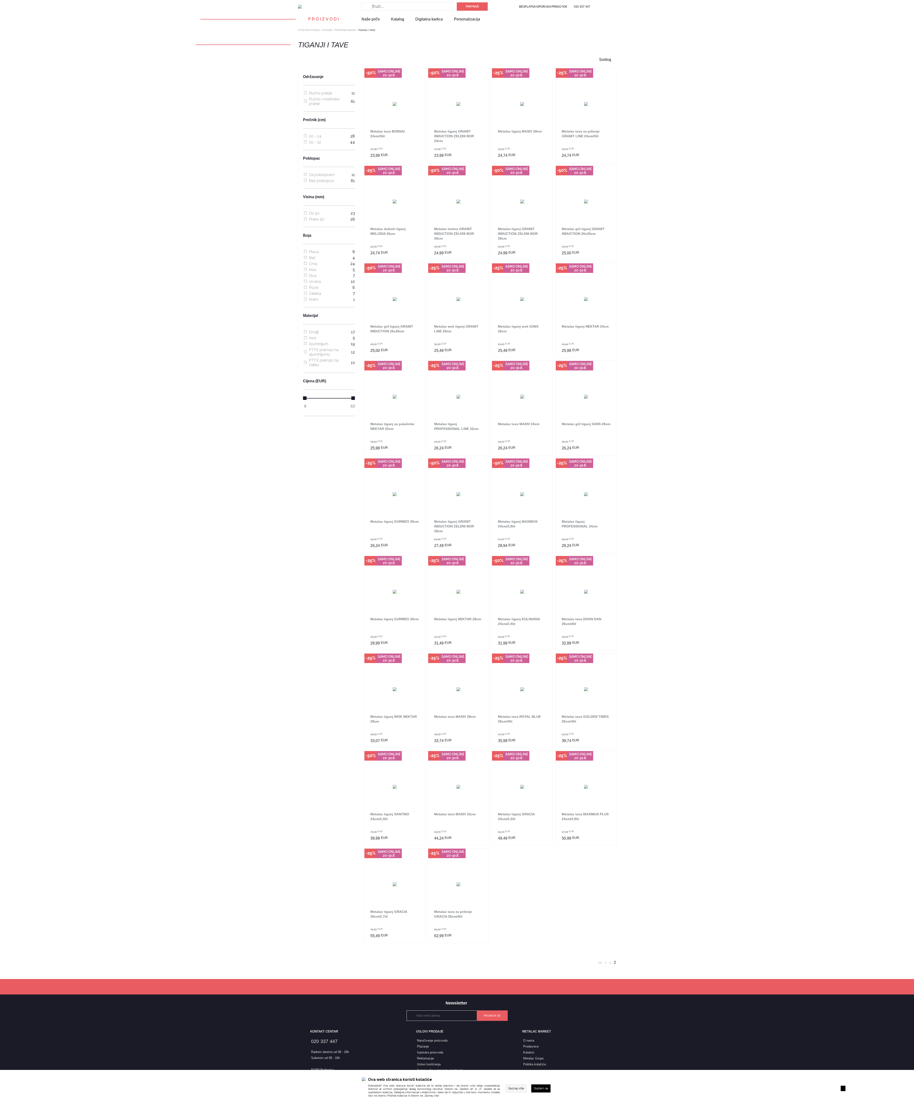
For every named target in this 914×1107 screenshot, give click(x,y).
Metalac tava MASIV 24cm (518, 424)
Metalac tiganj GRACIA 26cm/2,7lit (388, 914)
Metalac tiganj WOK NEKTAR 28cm (393, 719)
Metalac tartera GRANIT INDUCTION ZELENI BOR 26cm (454, 233)
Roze (313, 287)
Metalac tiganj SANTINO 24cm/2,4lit (389, 816)
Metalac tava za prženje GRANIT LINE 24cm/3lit (581, 133)
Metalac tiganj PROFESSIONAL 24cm (579, 524)
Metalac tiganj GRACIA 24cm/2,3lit (516, 816)
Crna (313, 263)
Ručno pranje (320, 93)
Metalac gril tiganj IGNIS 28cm (586, 424)
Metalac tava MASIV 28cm (455, 716)
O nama (528, 1040)
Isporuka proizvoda (430, 1052)
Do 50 (314, 213)
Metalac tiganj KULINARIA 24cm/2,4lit (519, 621)
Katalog (397, 19)
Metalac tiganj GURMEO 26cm (394, 521)
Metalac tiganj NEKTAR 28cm (457, 619)
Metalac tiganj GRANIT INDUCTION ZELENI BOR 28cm (454, 526)
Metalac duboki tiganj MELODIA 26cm (388, 231)
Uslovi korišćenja (429, 1064)
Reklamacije (425, 1058)
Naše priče (371, 19)
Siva (312, 275)
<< (600, 962)
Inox (312, 269)
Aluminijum (318, 344)
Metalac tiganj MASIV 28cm (520, 131)
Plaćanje (423, 1046)
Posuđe (327, 30)
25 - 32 (315, 142)
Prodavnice (531, 1046)
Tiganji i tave (366, 30)
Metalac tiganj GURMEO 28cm (394, 619)
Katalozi (528, 1052)
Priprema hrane (345, 30)
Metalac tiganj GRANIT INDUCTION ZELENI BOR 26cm (518, 233)
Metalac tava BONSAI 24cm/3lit (387, 133)
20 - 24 (315, 136)
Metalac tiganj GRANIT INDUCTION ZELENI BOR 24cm (454, 136)
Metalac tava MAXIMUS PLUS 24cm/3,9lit (585, 816)
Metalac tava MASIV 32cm (455, 814)
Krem (313, 299)
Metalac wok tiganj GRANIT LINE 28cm (456, 329)
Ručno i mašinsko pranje (324, 101)
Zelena (315, 293)
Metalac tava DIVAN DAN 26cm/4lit (581, 621)
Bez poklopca (321, 180)
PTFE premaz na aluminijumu (323, 352)
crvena (315, 281)
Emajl (314, 332)
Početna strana (309, 30)
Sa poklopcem (322, 174)
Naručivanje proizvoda (432, 1040)
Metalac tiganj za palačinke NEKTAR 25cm (392, 426)
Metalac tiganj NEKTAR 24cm (585, 326)
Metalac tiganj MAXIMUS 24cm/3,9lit (517, 524)
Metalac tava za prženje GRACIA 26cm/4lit (453, 914)
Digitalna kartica (429, 19)
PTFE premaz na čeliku (323, 362)
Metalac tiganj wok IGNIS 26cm (518, 329)
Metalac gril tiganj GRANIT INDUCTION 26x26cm (583, 231)
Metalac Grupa (533, 1058)
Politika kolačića (397, 1095)
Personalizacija (467, 19)
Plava (314, 252)
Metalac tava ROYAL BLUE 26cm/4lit (519, 719)
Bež (312, 258)
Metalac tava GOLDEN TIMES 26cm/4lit (585, 719)
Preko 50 (316, 219)
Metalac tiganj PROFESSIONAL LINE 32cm (456, 426)
